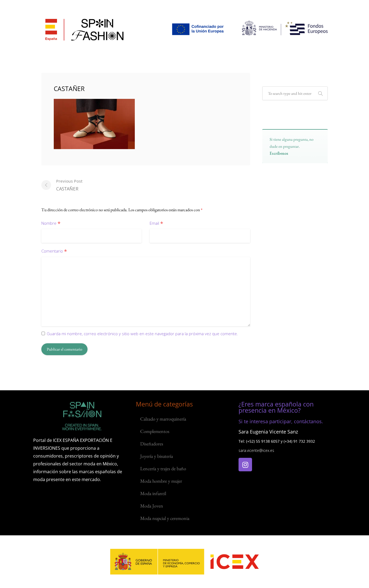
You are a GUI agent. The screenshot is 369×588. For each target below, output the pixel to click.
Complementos (154, 431)
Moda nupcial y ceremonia (164, 518)
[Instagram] (245, 464)
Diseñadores (151, 444)
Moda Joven (151, 506)
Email (156, 223)
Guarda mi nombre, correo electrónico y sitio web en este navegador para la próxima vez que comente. (142, 333)
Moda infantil (153, 493)
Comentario (54, 251)
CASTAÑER (69, 185)
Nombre (51, 223)
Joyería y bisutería (156, 456)
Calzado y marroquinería (163, 419)
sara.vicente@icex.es (256, 450)
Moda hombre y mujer (161, 481)
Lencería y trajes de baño (163, 468)
